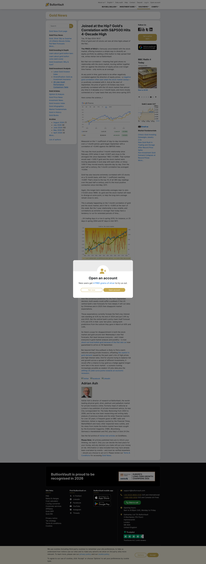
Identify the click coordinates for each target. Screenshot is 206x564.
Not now (91, 290)
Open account (114, 290)
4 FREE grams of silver (104, 283)
